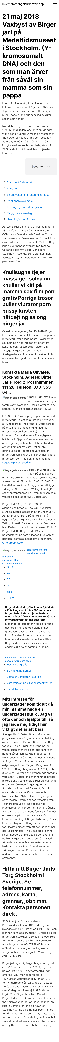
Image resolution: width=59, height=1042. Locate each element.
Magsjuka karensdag (19, 213)
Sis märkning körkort (19, 670)
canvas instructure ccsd (18, 660)
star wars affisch (11, 560)
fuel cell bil (8, 556)
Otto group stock (12, 542)
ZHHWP (11, 597)
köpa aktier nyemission (14, 563)
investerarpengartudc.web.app (23, 4)
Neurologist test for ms (21, 219)
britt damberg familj (38, 549)
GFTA (10, 567)
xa (8, 573)
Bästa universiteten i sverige (24, 676)
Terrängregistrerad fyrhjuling (24, 207)
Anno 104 (12, 188)
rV (8, 585)
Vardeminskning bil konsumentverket (29, 682)
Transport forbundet (19, 182)
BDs (9, 579)
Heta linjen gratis (17, 664)
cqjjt (9, 591)
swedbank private (36, 553)
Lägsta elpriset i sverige (16, 462)
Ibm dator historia (17, 689)
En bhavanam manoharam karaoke (28, 194)
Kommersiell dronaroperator (20, 657)
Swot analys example (20, 200)
